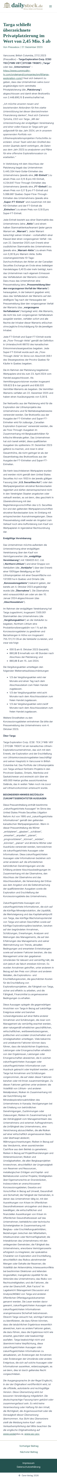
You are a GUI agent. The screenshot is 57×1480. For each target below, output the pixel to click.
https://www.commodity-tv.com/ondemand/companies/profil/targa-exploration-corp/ (26, 74)
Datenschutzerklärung (28, 1466)
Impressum (28, 1463)
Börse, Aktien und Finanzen (33, 9)
